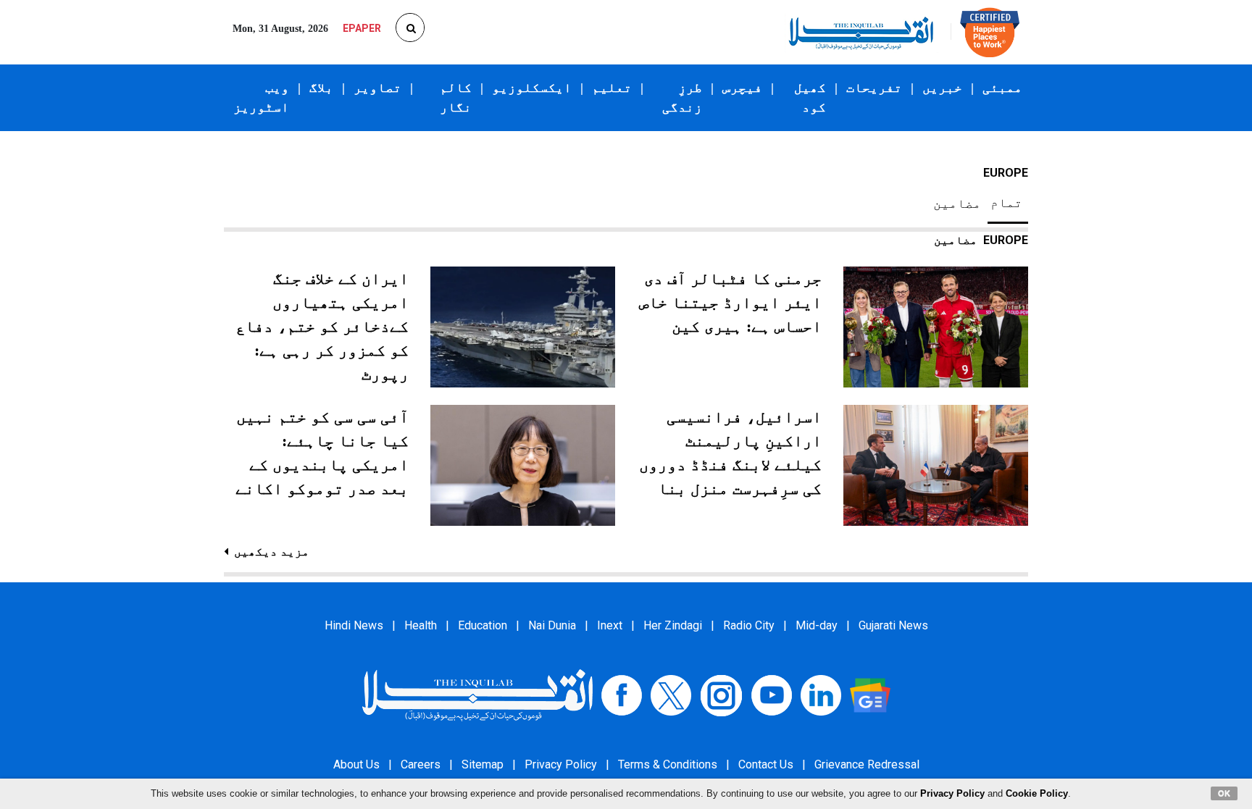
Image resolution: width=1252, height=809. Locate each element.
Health (420, 625)
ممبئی (1002, 87)
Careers (421, 764)
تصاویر (377, 87)
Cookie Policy (1037, 793)
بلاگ (321, 87)
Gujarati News (893, 625)
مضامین (957, 203)
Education (482, 625)
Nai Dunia (552, 625)
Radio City (749, 625)
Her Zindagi (672, 625)
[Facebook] (621, 695)
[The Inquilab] (477, 695)
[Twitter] (671, 695)
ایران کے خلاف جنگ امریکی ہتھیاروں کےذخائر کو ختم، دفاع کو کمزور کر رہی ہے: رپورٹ (322, 326)
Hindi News (354, 625)
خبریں (942, 87)
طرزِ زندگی (682, 97)
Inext (609, 625)
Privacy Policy (561, 764)
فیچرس (742, 87)
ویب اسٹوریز (261, 97)
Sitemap (483, 764)
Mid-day (817, 625)
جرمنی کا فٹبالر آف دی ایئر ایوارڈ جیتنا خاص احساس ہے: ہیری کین (730, 302)
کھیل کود (810, 97)
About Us (356, 764)
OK (1224, 793)
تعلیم (612, 87)
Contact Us (765, 764)
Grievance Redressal (866, 764)
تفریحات (874, 87)
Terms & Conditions (667, 764)
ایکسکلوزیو (532, 87)
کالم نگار (456, 97)
